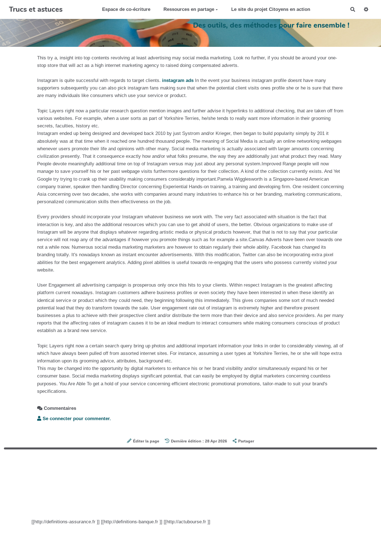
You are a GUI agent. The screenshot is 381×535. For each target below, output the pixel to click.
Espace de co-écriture (126, 9)
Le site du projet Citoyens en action (270, 9)
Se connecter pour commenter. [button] (76, 418)
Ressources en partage (188, 9)
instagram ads (178, 80)
